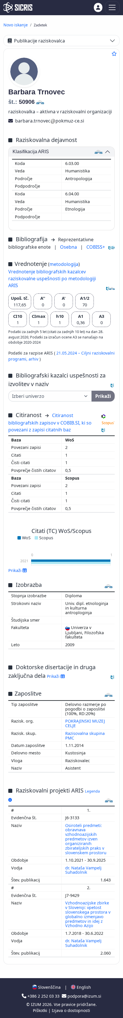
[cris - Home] (17, 7)
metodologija (63, 264)
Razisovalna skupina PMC (85, 736)
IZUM (36, 1004)
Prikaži (54, 676)
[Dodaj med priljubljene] (114, 53)
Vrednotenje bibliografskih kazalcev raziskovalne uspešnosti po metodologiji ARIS (52, 278)
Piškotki (40, 1010)
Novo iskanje (15, 25)
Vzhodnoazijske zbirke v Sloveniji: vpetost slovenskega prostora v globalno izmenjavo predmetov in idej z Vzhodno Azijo (87, 914)
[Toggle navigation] (112, 7)
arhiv (34, 359)
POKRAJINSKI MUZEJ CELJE (85, 723)
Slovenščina (49, 987)
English (83, 987)
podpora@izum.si (83, 996)
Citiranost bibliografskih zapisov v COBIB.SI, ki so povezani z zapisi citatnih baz (50, 422)
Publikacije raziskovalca (39, 41)
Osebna (69, 247)
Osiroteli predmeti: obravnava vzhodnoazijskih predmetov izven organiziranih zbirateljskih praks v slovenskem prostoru (86, 839)
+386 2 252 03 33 (43, 996)
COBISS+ (95, 247)
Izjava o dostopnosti (71, 1010)
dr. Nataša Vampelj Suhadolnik (83, 870)
